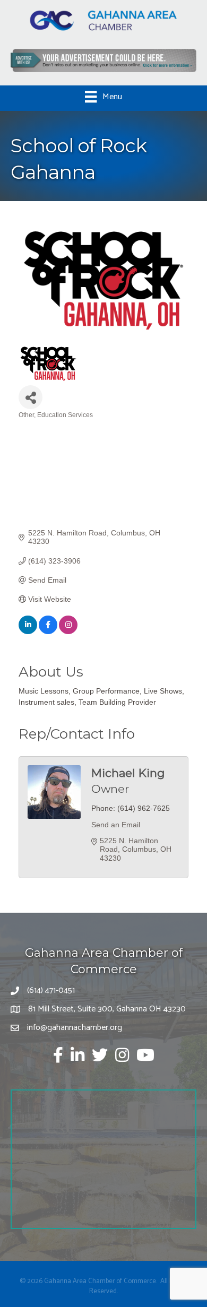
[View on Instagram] (68, 631)
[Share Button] (30, 397)
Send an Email (115, 824)
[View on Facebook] (48, 631)
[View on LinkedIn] (28, 631)
